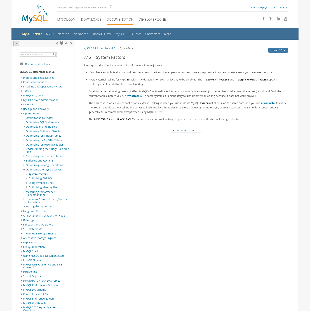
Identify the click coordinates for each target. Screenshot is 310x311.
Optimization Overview (39, 118)
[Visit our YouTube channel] (284, 20)
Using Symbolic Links (41, 182)
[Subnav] (21, 82)
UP (189, 130)
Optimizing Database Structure (44, 131)
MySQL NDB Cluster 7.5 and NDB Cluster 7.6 (43, 266)
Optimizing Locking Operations (44, 165)
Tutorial (27, 91)
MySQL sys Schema (34, 289)
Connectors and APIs (35, 294)
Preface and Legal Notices (38, 77)
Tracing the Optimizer (39, 206)
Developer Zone (152, 19)
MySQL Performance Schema (40, 285)
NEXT (194, 130)
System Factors (38, 174)
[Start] (61, 43)
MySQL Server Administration (40, 100)
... (116, 48)
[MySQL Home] (35, 14)
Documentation (120, 19)
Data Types (29, 220)
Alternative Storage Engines (39, 238)
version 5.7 (276, 50)
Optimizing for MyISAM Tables (44, 140)
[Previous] (57, 43)
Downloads (91, 19)
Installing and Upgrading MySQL (42, 86)
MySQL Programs (33, 95)
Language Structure (35, 211)
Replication (30, 242)
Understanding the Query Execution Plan (47, 150)
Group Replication (34, 247)
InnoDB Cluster (32, 260)
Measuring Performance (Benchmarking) (40, 193)
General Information (35, 82)
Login (273, 7)
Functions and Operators (38, 224)
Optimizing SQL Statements (42, 122)
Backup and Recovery (36, 109)
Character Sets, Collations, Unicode (44, 215)
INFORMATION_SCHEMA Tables (41, 280)
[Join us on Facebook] (262, 20)
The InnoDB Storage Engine (39, 233)
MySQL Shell (30, 251)
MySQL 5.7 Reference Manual (98, 48)
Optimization (31, 113)
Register (284, 7)
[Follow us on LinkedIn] (277, 20)
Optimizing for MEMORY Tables (45, 144)
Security (28, 104)
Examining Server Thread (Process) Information (46, 201)
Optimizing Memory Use (43, 187)
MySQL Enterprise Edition (38, 298)
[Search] (55, 54)
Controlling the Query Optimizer (45, 156)
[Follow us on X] (269, 20)
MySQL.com (66, 19)
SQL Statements (32, 229)
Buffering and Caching (39, 160)
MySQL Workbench (34, 303)
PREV (176, 130)
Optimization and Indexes (41, 126)
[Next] (71, 43)
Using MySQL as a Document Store (44, 255)
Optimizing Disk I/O (40, 178)
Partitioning (30, 271)
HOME (183, 130)
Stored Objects (32, 276)
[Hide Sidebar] (16, 43)
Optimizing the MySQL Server (43, 169)
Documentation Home (38, 64)
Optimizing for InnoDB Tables (43, 135)
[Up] (66, 43)
